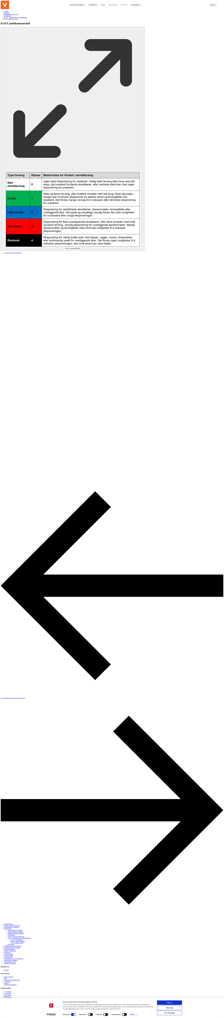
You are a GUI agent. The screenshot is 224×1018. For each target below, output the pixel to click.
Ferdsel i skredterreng (10, 951)
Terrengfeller (11, 935)
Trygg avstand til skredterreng (16, 936)
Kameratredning (8, 954)
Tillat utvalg (169, 1008)
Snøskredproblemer (9, 949)
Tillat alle (169, 1002)
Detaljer (132, 1014)
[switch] (90, 1014)
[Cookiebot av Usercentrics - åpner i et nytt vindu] (51, 1014)
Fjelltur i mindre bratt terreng (12, 925)
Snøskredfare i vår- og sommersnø (13, 958)
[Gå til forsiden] (5, 5)
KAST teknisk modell (17, 943)
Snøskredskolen (8, 924)
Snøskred (6, 13)
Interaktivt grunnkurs (10, 963)
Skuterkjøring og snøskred (11, 927)
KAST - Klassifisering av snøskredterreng (15, 17)
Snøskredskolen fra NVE (11, 14)
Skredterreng (7, 16)
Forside (6, 11)
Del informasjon (8, 955)
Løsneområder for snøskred (15, 930)
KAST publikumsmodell (18, 941)
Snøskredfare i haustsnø (10, 960)
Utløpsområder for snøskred (15, 932)
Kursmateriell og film (10, 962)
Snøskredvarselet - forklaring (12, 947)
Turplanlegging (8, 957)
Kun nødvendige (169, 1013)
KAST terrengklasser (17, 939)
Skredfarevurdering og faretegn (12, 946)
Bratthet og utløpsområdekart (16, 933)
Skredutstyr (7, 952)
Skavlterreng (11, 944)
